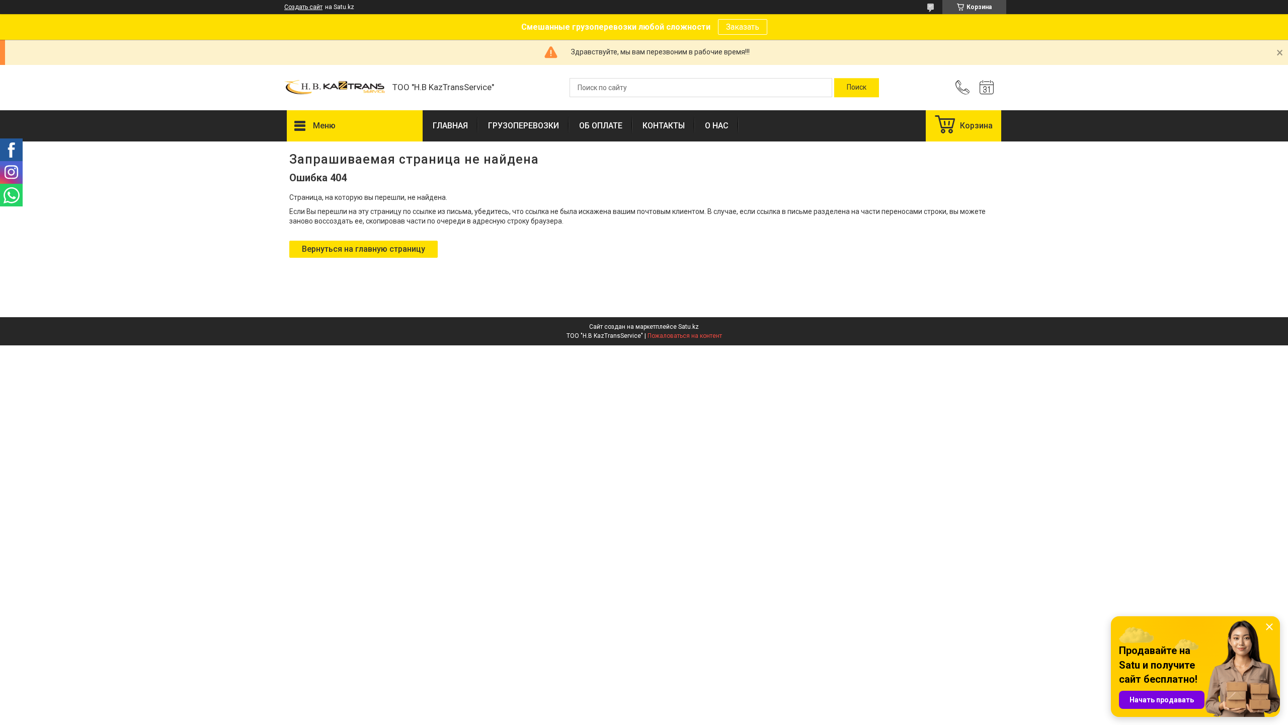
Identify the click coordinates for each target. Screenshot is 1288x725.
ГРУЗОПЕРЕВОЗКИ (523, 125)
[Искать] (856, 87)
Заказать (742, 27)
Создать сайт (303, 7)
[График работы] (987, 88)
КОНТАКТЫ (663, 125)
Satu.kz (688, 326)
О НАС (717, 125)
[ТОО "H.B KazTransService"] (334, 87)
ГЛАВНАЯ (450, 125)
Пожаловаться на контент (685, 335)
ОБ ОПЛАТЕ (600, 125)
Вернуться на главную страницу (363, 249)
